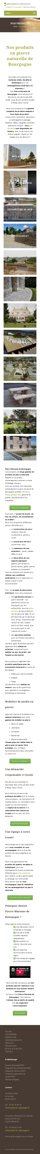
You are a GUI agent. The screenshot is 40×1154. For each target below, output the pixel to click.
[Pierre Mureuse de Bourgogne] (17, 4)
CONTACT (9, 1052)
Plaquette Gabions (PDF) (15, 1071)
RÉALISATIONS (11, 1046)
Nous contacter (20, 1013)
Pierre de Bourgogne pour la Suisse (19, 1136)
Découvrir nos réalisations (20, 508)
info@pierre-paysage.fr (14, 7)
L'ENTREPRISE (11, 1034)
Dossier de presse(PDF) (14, 1065)
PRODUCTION (10, 1037)
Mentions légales (12, 1079)
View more (20, 156)
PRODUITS (9, 1043)
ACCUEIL (8, 1032)
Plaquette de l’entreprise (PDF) (18, 1068)
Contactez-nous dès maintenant (20, 897)
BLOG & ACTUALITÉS (13, 1049)
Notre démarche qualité (20, 824)
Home (15, 26)
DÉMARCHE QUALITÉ (13, 1040)
